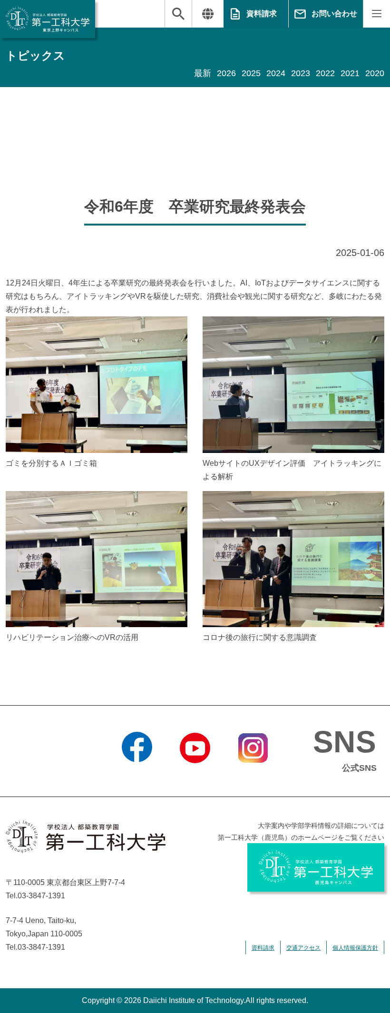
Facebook (137, 775)
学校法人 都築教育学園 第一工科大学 (47, 19)
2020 (374, 73)
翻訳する (207, 14)
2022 (325, 73)
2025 (251, 73)
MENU (376, 14)
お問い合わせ (334, 14)
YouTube (195, 775)
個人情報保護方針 (355, 947)
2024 (275, 73)
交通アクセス (303, 947)
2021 (350, 73)
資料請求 (261, 14)
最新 (202, 73)
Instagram (253, 775)
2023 (300, 73)
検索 (178, 14)
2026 (226, 73)
